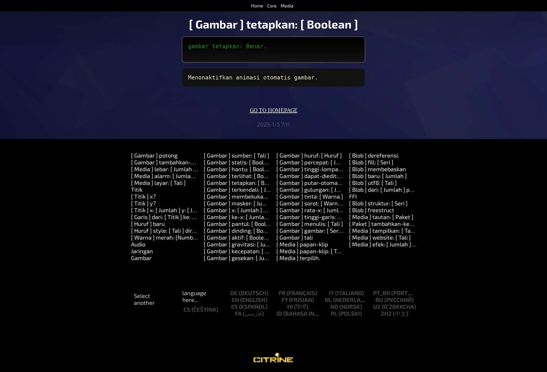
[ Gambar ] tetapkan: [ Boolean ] (244, 182)
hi (290, 306)
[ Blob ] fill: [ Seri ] (371, 162)
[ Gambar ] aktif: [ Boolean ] (239, 237)
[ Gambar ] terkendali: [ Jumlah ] (244, 189)
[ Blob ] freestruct (371, 210)
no (334, 306)
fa (238, 313)
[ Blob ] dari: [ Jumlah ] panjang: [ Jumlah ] (402, 189)
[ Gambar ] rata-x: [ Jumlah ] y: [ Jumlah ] (328, 210)
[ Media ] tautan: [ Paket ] (381, 216)
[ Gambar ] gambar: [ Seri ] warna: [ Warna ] (331, 230)
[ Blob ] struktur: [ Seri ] (378, 203)
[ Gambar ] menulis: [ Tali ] (309, 223)
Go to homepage (273, 110)
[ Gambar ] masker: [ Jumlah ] (241, 203)
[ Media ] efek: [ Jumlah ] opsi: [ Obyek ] (398, 244)
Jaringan (142, 251)
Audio (138, 244)
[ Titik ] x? (143, 196)
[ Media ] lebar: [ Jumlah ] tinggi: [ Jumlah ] (184, 168)
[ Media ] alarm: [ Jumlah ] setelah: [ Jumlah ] (188, 175)
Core (272, 5)
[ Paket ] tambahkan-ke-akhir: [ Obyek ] (399, 223)
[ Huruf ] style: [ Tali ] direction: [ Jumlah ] (183, 230)
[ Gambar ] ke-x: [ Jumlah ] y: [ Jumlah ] (253, 216)
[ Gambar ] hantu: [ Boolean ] (240, 168)
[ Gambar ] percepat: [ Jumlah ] (315, 162)
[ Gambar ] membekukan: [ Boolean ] (250, 196)
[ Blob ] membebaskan (377, 168)
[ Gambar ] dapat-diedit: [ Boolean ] (321, 175)
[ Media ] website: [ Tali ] (380, 237)
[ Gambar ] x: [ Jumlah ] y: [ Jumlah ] (249, 210)
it (331, 292)
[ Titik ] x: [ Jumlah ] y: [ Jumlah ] (171, 210)
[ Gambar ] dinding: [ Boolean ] (242, 230)
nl (328, 299)
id (279, 313)
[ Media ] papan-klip (302, 244)
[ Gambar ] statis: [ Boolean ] (240, 162)
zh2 (386, 313)
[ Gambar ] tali (294, 237)
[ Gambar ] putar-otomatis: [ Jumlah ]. (324, 182)
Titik (136, 189)
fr (282, 292)
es (234, 306)
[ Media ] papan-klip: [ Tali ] (311, 251)
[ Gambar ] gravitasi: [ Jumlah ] (243, 244)
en (235, 299)
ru (379, 299)
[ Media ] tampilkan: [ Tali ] (383, 230)
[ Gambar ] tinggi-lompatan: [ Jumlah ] (325, 168)
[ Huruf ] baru (148, 223)
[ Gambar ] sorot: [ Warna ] (310, 203)
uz (377, 306)
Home (257, 5)
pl (334, 313)
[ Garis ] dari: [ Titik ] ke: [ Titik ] (170, 216)
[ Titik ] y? (143, 203)
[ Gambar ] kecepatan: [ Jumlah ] (245, 251)
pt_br (381, 292)
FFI (353, 196)
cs (186, 309)
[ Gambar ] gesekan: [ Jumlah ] (242, 257)
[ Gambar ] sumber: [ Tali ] (236, 155)
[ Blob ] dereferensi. (374, 155)
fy (284, 299)
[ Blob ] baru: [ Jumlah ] (378, 175)
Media (287, 5)
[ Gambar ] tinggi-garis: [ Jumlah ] (319, 216)
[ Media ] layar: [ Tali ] (158, 182)
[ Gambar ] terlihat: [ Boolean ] (242, 175)
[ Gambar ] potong (154, 155)
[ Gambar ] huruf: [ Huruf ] (309, 155)
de (234, 292)
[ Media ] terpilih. (298, 257)
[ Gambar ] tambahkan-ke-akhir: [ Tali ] (181, 162)
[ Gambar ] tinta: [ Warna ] (309, 196)
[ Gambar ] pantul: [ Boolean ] (241, 223)
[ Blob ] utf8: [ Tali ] (373, 182)
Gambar (141, 257)
